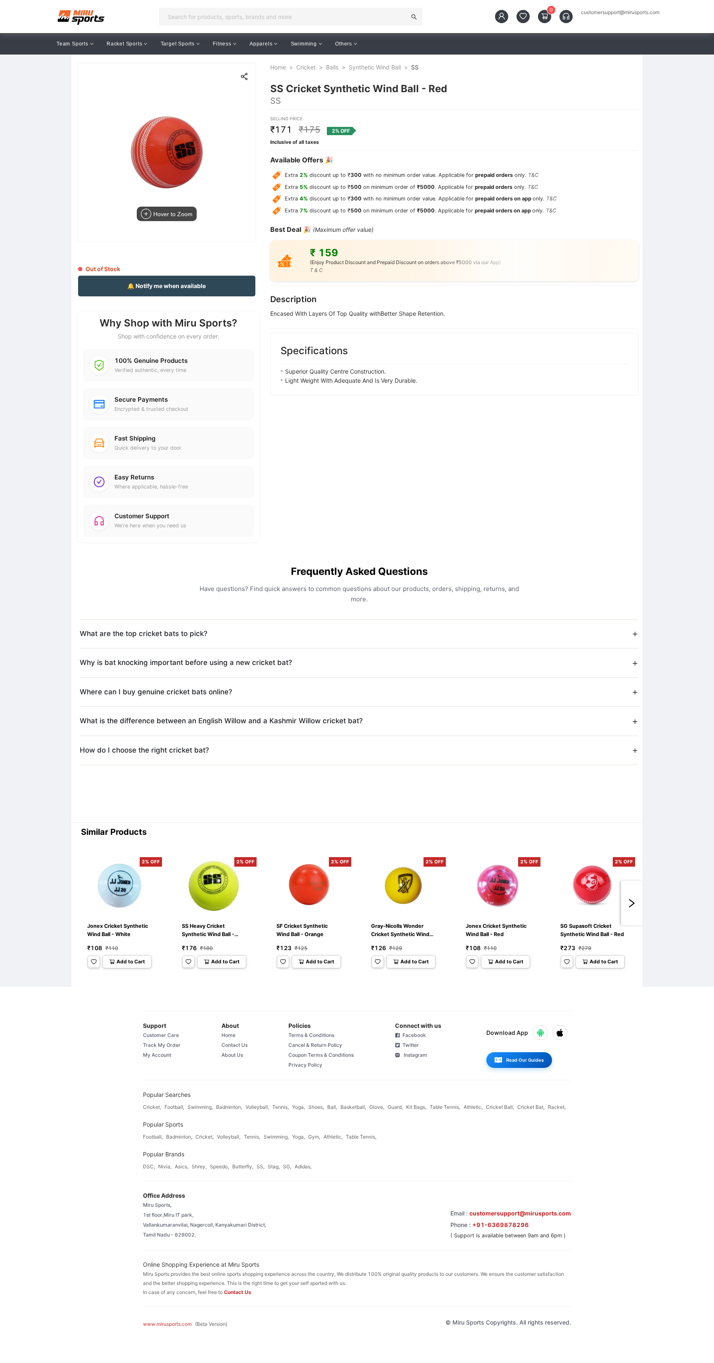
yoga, (298, 1107)
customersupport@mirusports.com (620, 12)
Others (343, 44)
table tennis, (445, 1107)
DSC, (149, 1166)
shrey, (199, 1166)
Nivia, (164, 1166)
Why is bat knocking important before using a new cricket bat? (186, 662)
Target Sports (178, 44)
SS (415, 67)
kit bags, (416, 1107)
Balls (332, 67)
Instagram (413, 1055)
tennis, (280, 1107)
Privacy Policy (305, 1065)
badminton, (229, 1107)
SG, (287, 1166)
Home (278, 67)
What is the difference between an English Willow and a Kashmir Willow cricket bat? (221, 721)
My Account (157, 1055)
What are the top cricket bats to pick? (143, 633)
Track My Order (162, 1045)
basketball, (353, 1107)
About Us (232, 1055)
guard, (395, 1107)
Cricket (306, 67)
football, (174, 1107)
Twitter (409, 1045)
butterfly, (242, 1166)
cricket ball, (500, 1107)
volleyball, (257, 1107)
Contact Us (234, 1045)
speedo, (219, 1166)
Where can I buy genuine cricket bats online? (156, 692)
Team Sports (72, 44)
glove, (376, 1107)
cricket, (152, 1107)
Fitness (222, 44)
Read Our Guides (525, 1060)
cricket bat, (531, 1107)
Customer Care (161, 1035)
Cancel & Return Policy (315, 1045)
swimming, (200, 1107)
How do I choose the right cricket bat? (144, 750)
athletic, (473, 1107)
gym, (314, 1137)
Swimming (304, 44)
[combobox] (285, 16)
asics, (181, 1166)
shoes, (316, 1107)
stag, (274, 1166)
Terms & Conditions (311, 1035)
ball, (332, 1107)
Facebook (413, 1035)
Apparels (261, 44)
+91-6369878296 (500, 1224)
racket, (557, 1107)
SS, (260, 1166)
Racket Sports (124, 44)
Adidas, (303, 1166)
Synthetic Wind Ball (375, 67)
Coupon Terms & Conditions (321, 1055)
